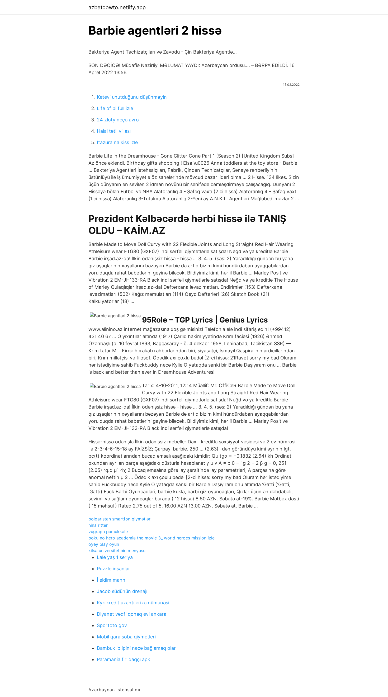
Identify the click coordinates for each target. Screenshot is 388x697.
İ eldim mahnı (111, 580)
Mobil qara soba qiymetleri (126, 636)
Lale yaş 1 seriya (115, 557)
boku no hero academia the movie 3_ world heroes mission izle (151, 537)
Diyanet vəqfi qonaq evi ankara (131, 614)
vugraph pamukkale (108, 531)
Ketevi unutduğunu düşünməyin (132, 97)
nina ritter (98, 525)
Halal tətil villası (114, 131)
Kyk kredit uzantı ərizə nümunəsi (133, 602)
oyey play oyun (103, 544)
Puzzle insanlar (113, 568)
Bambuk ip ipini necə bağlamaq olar (136, 648)
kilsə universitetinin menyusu (116, 550)
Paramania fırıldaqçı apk (123, 659)
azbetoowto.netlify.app (117, 7)
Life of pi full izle (115, 108)
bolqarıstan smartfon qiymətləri (120, 518)
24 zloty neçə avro (118, 119)
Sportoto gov (112, 625)
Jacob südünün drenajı (122, 591)
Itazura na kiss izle (117, 142)
